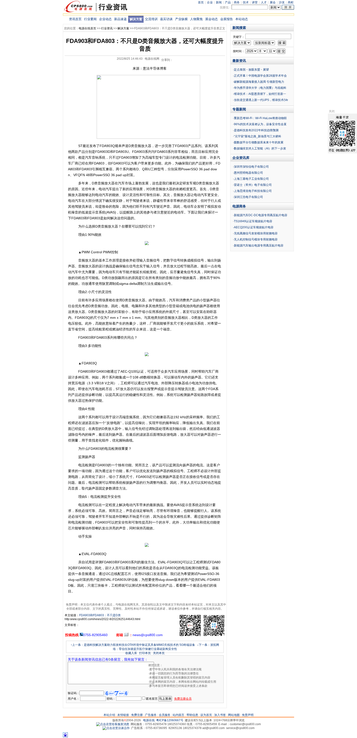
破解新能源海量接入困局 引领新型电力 (259, 81)
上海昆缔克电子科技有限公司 (253, 191)
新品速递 (120, 19)
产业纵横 (181, 19)
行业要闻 (90, 19)
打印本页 (145, 653)
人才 (264, 2)
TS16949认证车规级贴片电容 (253, 221)
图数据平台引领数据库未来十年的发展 (258, 142)
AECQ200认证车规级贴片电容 (253, 227)
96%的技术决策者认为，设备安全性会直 (260, 124)
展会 (273, 2)
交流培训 (151, 19)
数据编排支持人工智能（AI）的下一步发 (260, 148)
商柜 (291, 2)
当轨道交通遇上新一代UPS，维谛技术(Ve (261, 100)
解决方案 (136, 19)
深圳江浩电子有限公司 (248, 197)
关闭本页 (159, 653)
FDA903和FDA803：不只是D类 (100, 615)
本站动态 (241, 19)
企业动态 (105, 19)
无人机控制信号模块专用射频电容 (256, 239)
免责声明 (248, 715)
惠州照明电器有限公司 (248, 172)
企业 (210, 2)
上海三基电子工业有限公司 (251, 178)
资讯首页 (75, 19)
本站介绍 (109, 715)
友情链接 (123, 715)
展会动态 (211, 19)
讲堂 (255, 2)
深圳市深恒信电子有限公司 (251, 166)
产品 (228, 2)
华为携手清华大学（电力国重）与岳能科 (260, 88)
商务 (237, 2)
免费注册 (137, 715)
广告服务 (151, 715)
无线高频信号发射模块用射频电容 (256, 233)
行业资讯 (107, 28)
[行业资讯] (95, 12)
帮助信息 (192, 715)
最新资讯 (239, 61)
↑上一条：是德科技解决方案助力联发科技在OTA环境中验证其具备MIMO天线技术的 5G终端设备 (133, 645)
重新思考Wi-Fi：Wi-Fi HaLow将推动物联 (260, 118)
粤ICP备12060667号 (169, 720)
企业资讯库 (240, 158)
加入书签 (220, 715)
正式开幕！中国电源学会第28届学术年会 (260, 75)
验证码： (73, 693)
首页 (201, 2)
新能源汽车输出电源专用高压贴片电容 (258, 245)
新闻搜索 (239, 28)
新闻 (219, 2)
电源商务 (239, 206)
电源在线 (149, 720)
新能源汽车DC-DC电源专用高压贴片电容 (260, 215)
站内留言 (178, 715)
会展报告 (226, 19)
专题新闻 (239, 109)
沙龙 (282, 2)
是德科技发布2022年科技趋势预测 (256, 130)
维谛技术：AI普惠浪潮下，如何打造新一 (260, 94)
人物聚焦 (196, 19)
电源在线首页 (87, 28)
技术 (246, 2)
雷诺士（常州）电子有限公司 (253, 185)
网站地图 (234, 715)
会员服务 (164, 715)
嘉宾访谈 (166, 19)
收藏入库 (131, 653)
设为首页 (206, 715)
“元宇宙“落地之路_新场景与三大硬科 (257, 136)
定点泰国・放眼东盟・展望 (251, 69)
